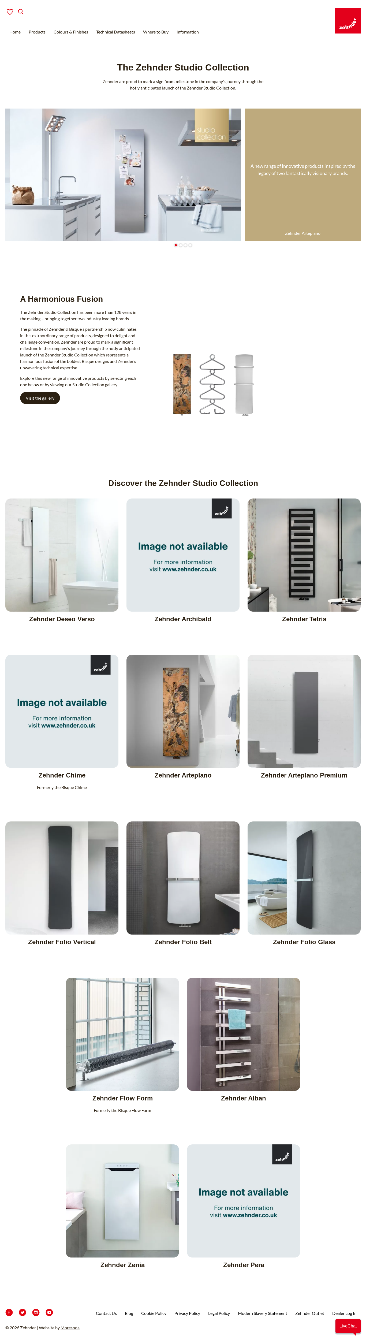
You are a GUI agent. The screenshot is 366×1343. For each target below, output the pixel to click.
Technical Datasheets (115, 31)
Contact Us (106, 1313)
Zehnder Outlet (309, 1313)
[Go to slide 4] (190, 245)
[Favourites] (10, 12)
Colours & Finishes (71, 31)
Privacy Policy (187, 1313)
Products (37, 31)
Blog (129, 1313)
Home (15, 31)
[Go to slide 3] (185, 245)
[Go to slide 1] (175, 245)
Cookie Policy (153, 1313)
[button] (348, 1326)
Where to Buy (156, 31)
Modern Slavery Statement (262, 1313)
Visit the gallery (40, 397)
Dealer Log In (344, 1313)
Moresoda (70, 1327)
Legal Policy (219, 1313)
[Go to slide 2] (180, 245)
